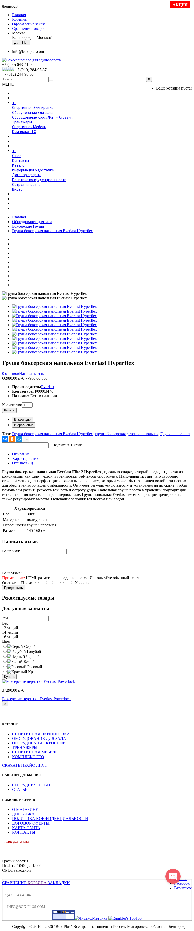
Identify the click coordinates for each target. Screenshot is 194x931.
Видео (17, 189)
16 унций (10, 637)
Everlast (47, 387)
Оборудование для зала (32, 112)
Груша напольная (175, 434)
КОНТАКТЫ (23, 832)
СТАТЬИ (20, 789)
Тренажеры (22, 122)
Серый (29, 646)
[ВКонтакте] (5, 439)
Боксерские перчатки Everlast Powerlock (36, 699)
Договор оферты (26, 175)
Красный (35, 672)
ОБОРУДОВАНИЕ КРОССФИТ (40, 743)
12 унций (10, 628)
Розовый (34, 666)
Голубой (33, 651)
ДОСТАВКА (23, 814)
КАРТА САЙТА (26, 828)
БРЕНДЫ (19, 141)
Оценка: (9, 583)
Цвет (6, 641)
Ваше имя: (11, 551)
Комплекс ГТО (24, 132)
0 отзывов (10, 373)
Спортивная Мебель (29, 127)
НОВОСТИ (20, 199)
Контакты (20, 161)
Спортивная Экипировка (32, 108)
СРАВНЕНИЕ (14, 883)
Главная (19, 217)
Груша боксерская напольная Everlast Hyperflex (52, 231)
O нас (16, 156)
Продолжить (13, 588)
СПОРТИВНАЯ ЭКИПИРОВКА (41, 734)
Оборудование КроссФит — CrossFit (42, 117)
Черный (32, 656)
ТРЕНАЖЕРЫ (24, 747)
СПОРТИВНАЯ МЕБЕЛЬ (34, 752)
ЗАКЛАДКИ (59, 883)
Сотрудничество (26, 185)
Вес (5, 623)
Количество (12, 405)
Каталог (19, 165)
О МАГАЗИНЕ (25, 809)
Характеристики (26, 458)
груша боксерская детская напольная (126, 434)
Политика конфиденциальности (39, 180)
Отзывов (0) (22, 463)
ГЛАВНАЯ (19, 93)
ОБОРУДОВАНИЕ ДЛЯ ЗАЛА (39, 738)
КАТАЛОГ (25, 103)
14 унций (10, 632)
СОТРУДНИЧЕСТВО (31, 785)
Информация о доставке (33, 170)
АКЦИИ (18, 209)
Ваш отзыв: (12, 573)
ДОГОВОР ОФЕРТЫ (31, 823)
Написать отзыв (33, 373)
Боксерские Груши (28, 226)
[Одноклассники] (12, 439)
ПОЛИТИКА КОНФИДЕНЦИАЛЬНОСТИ (50, 818)
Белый (28, 661)
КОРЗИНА (37, 883)
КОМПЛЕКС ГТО (28, 757)
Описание (21, 454)
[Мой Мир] (19, 439)
